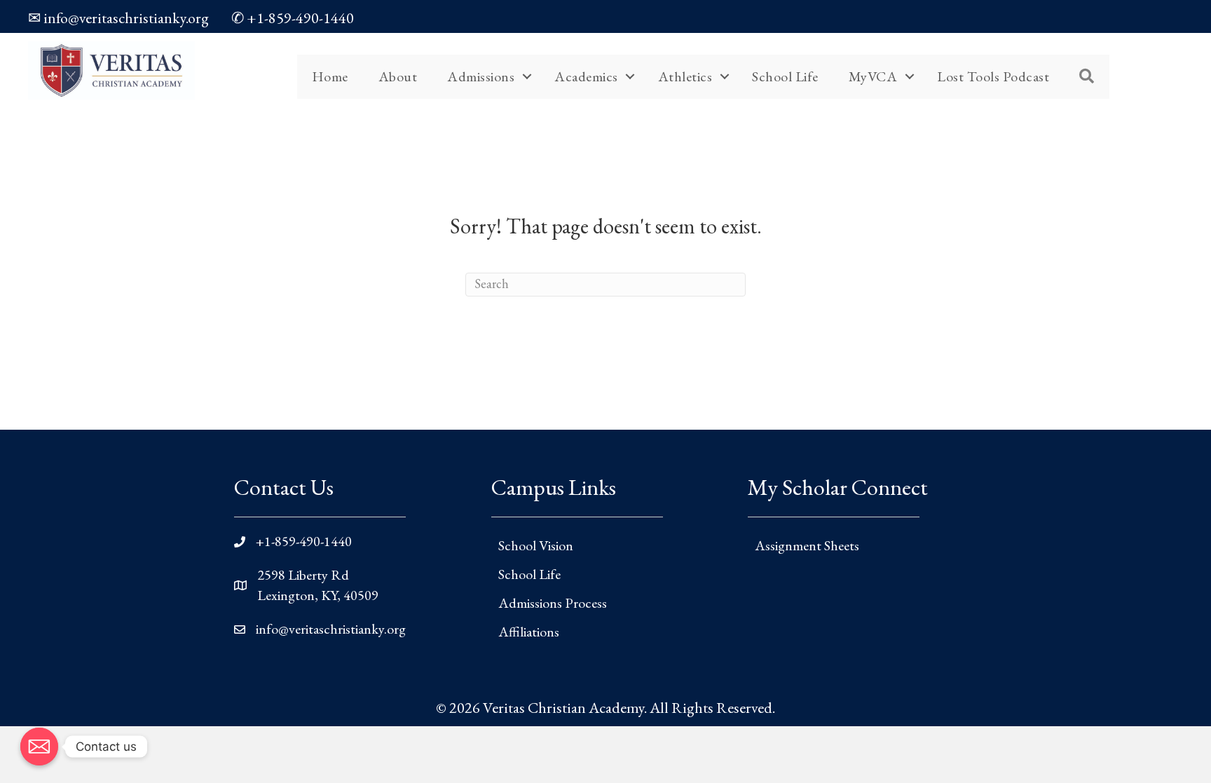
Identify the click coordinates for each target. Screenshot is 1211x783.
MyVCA (873, 76)
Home (330, 76)
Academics (586, 76)
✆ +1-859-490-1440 (292, 18)
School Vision (535, 545)
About (398, 76)
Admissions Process (552, 603)
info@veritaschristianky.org (331, 629)
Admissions (480, 76)
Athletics (685, 76)
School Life (785, 76)
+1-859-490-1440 (304, 541)
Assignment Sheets (807, 545)
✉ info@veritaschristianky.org (118, 18)
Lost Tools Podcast (993, 76)
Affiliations (528, 631)
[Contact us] (39, 746)
